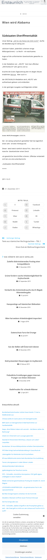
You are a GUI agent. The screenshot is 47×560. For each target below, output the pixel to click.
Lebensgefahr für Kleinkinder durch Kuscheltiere (17, 454)
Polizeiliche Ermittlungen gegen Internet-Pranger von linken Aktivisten (23, 376)
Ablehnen (23, 546)
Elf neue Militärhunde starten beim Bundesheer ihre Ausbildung (22, 458)
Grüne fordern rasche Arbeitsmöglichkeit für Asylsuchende (23, 277)
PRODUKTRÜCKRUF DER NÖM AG (13, 466)
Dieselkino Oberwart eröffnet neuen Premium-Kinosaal (20, 498)
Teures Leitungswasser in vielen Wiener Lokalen (17, 462)
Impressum (38, 557)
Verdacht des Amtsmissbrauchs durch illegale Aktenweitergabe (23, 291)
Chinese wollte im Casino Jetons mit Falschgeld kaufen (19, 419)
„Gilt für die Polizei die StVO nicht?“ (26, 41)
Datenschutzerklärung (12, 557)
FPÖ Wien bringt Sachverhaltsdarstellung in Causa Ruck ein (21, 450)
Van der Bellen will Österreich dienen (23, 347)
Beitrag (13, 74)
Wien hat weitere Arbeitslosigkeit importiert (23, 318)
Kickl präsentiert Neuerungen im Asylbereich (23, 361)
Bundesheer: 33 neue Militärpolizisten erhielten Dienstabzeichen (23, 446)
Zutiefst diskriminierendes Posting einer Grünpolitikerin (23, 262)
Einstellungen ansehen (23, 552)
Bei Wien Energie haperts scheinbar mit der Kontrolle (19, 494)
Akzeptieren (23, 540)
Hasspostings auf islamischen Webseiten (23, 304)
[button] (44, 516)
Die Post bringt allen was (10, 502)
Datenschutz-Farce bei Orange (23, 332)
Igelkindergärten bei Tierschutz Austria (14, 470)
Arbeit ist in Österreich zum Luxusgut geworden (17, 436)
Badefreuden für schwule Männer (24, 389)
